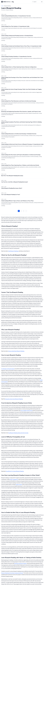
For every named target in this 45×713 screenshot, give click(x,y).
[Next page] (26, 211)
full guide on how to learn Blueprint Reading (14, 399)
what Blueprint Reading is (13, 251)
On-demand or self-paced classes (7, 368)
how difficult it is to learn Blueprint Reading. (15, 471)
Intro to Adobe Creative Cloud (26, 410)
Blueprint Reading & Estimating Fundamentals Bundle (12, 573)
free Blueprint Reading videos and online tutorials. (18, 433)
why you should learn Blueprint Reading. (16, 351)
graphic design (19, 484)
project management (14, 479)
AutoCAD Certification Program (20, 563)
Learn (2, 5)
